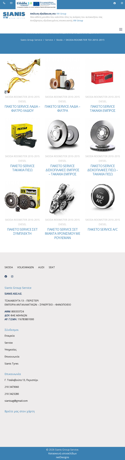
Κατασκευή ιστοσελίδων (62, 453)
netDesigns (62, 457)
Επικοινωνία (12, 356)
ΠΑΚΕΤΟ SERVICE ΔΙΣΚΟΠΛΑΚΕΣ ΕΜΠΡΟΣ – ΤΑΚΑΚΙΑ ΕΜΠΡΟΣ (62, 170)
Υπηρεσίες (11, 349)
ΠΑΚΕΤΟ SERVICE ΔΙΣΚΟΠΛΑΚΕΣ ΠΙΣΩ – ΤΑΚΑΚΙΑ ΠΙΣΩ (102, 170)
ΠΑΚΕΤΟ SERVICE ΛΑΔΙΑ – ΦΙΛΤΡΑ (62, 108)
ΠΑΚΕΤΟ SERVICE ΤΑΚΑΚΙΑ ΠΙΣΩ (22, 168)
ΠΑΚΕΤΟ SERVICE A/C (103, 229)
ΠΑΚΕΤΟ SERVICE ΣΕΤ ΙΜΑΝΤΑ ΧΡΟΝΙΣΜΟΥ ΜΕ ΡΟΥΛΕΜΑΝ (62, 233)
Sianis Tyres (11, 363)
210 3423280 (12, 394)
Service (9, 342)
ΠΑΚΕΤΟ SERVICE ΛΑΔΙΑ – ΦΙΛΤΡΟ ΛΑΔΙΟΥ (22, 108)
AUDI (41, 267)
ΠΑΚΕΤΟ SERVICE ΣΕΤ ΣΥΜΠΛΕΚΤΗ (22, 231)
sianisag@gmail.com (16, 400)
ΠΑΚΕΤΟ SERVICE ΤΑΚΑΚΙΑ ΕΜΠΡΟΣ (102, 108)
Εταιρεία (9, 335)
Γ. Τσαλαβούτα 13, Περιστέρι (21, 380)
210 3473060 (12, 387)
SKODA (9, 267)
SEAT (52, 267)
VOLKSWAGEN (25, 267)
